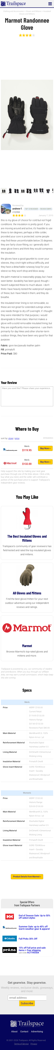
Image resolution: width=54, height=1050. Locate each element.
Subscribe (27, 1003)
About (14, 1031)
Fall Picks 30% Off (28, 938)
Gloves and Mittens (33, 11)
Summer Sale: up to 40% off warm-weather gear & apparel (34, 927)
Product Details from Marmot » (27, 876)
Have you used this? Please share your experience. (26, 388)
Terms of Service (21, 1044)
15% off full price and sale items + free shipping (32, 948)
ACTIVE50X (33, 952)
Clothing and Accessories (13, 11)
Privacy (34, 1044)
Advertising (37, 1031)
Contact (24, 1031)
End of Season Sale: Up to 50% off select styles (34, 916)
